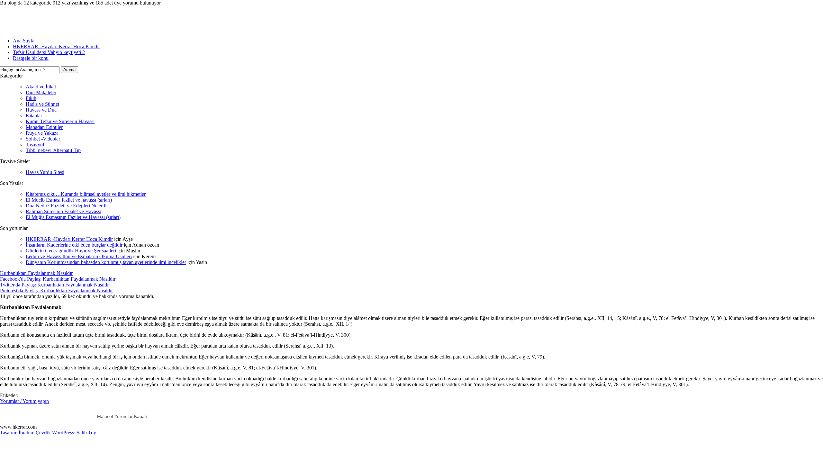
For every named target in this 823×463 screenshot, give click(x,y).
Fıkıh (31, 98)
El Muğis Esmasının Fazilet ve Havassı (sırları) (73, 217)
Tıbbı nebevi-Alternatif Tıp (53, 150)
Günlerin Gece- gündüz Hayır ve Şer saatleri (71, 250)
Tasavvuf (35, 144)
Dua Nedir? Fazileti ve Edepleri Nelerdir (67, 205)
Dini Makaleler (41, 92)
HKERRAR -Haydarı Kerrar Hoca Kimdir (56, 46)
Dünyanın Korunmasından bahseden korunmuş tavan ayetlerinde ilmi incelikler (106, 262)
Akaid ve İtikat (41, 86)
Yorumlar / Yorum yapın (24, 401)
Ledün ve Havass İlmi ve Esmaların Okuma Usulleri (79, 256)
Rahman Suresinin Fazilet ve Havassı (63, 211)
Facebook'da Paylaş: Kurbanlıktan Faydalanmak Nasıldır (57, 279)
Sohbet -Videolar (43, 138)
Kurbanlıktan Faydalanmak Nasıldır (36, 273)
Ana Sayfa (23, 40)
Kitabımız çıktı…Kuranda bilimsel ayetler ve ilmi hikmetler (86, 194)
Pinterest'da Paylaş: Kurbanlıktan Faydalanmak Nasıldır (56, 290)
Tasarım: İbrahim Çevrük (25, 432)
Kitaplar (34, 115)
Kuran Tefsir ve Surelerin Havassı (60, 121)
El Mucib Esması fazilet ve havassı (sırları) (69, 200)
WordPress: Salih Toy (74, 432)
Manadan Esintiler (44, 127)
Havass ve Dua (41, 110)
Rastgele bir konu (31, 58)
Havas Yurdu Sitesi (45, 172)
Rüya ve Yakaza (42, 133)
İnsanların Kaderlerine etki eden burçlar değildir (74, 245)
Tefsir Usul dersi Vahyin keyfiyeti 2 (49, 52)
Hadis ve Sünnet (42, 104)
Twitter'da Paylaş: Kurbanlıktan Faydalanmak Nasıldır (55, 284)
